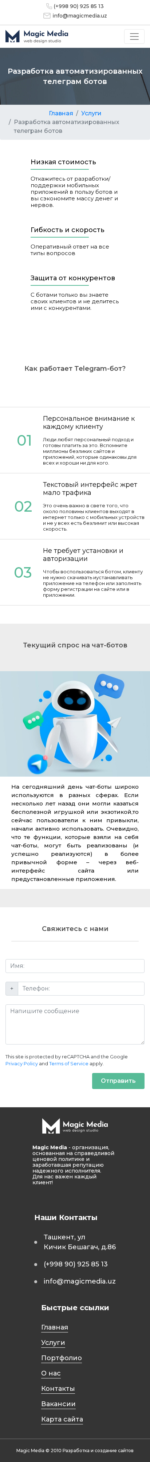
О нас (51, 1373)
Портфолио (61, 1358)
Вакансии (58, 1404)
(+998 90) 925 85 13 (79, 6)
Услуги (91, 113)
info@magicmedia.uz (79, 15)
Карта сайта (62, 1419)
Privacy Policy (21, 1063)
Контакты (58, 1389)
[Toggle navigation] (134, 36)
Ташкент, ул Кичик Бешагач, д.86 (80, 1242)
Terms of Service (68, 1063)
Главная (61, 113)
